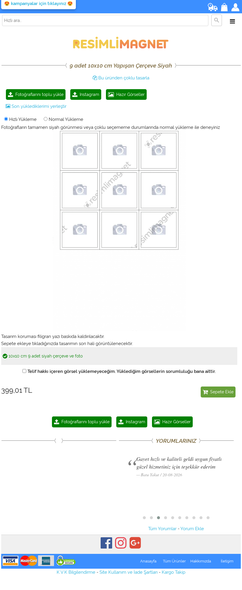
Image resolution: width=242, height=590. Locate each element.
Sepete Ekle (220, 391)
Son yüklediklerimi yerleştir (38, 106)
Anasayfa (148, 561)
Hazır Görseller (129, 94)
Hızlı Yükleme (22, 119)
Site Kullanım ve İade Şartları (128, 572)
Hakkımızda (200, 561)
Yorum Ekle (192, 528)
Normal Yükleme (65, 119)
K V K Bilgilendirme (76, 572)
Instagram (88, 94)
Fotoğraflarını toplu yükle (38, 94)
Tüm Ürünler (174, 561)
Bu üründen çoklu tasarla (123, 78)
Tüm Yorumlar (162, 528)
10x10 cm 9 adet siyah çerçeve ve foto (45, 356)
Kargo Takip (173, 572)
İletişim (227, 561)
